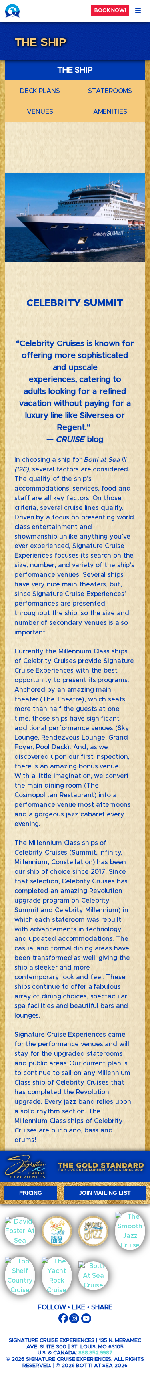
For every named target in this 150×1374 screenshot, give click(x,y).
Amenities (110, 112)
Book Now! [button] (110, 10)
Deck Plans (40, 91)
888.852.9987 (95, 1353)
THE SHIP (75, 70)
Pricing (30, 1193)
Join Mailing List (105, 1193)
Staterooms (110, 91)
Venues (40, 112)
